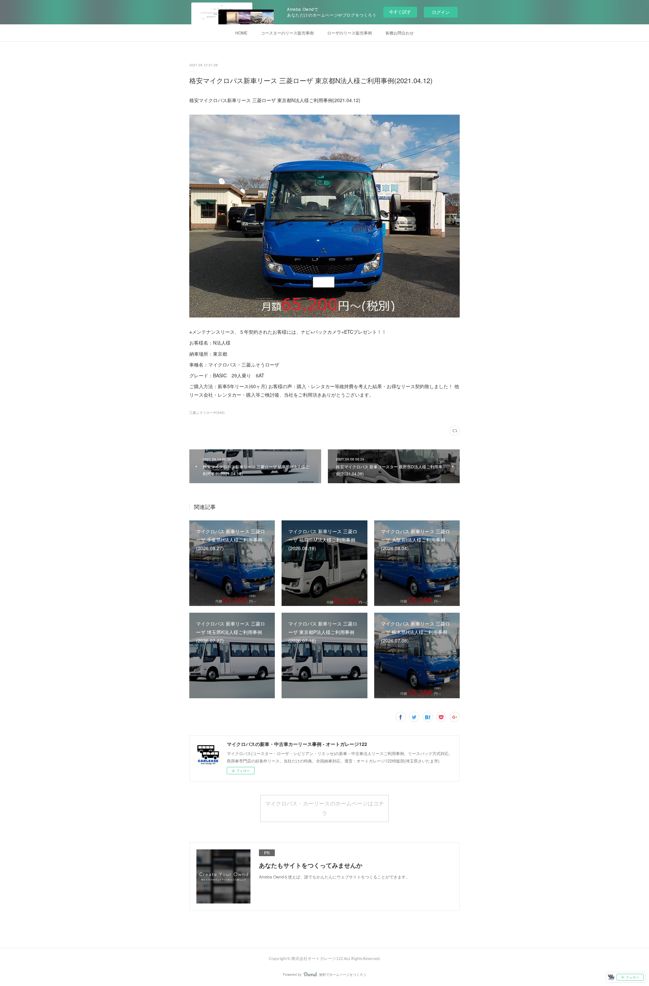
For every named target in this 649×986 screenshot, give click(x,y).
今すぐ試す (400, 11)
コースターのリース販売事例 (287, 33)
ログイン (441, 12)
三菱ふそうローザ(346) (206, 412)
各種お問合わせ (399, 33)
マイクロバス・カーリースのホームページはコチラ (324, 808)
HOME (241, 33)
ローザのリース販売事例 (349, 33)
